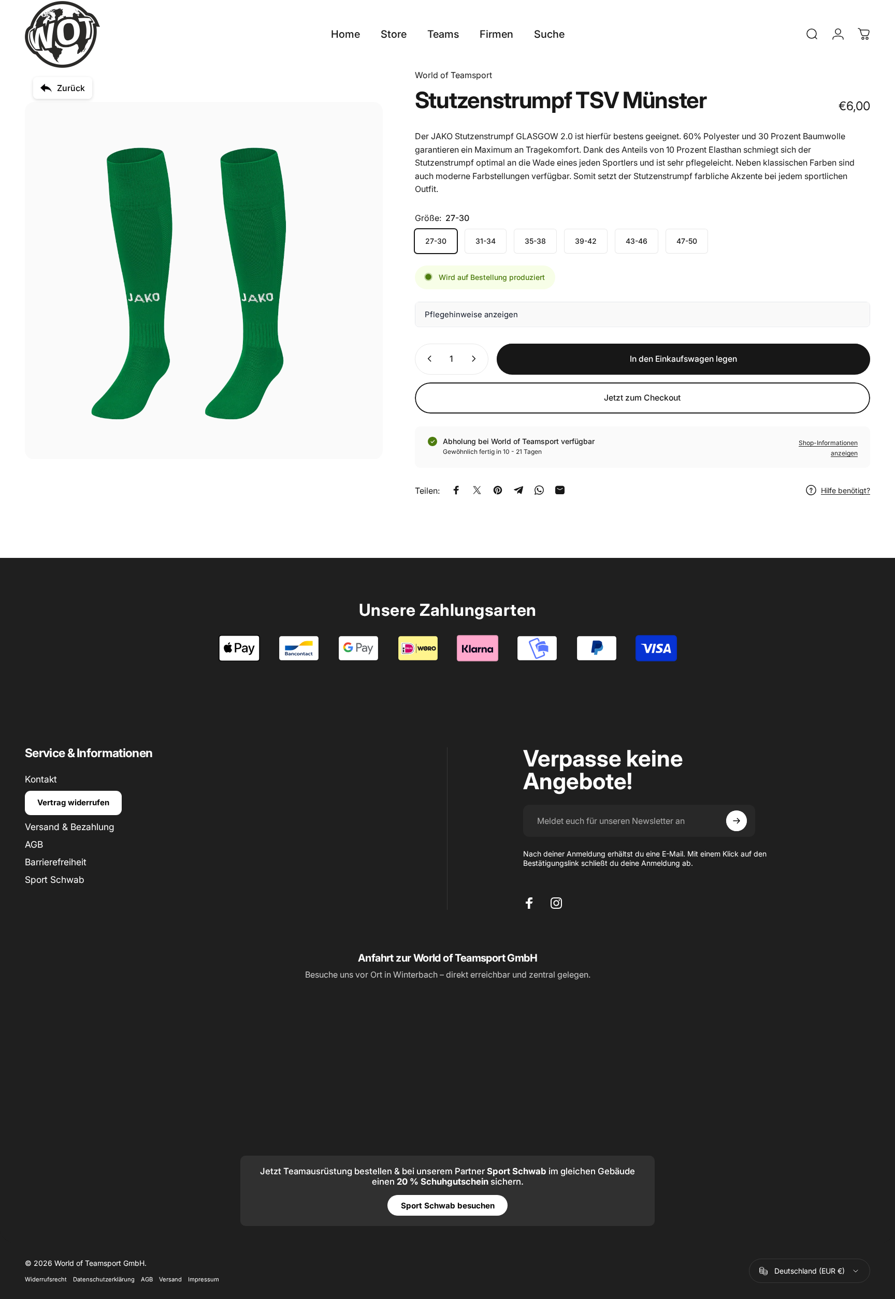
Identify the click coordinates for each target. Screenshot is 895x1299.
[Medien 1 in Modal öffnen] (204, 281)
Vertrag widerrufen (73, 802)
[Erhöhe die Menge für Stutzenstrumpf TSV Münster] (476, 359)
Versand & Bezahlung (69, 826)
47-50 (686, 240)
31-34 (485, 240)
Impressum (203, 1279)
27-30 (435, 240)
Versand (170, 1279)
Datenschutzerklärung (104, 1279)
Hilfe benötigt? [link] (845, 489)
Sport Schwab (54, 879)
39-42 (586, 240)
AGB (34, 844)
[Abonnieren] (736, 820)
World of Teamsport (453, 75)
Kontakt (41, 779)
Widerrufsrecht (46, 1279)
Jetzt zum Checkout (642, 398)
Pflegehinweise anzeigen (471, 314)
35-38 (535, 240)
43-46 (636, 240)
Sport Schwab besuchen (448, 1206)
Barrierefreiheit (55, 862)
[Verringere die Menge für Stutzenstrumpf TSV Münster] (427, 359)
